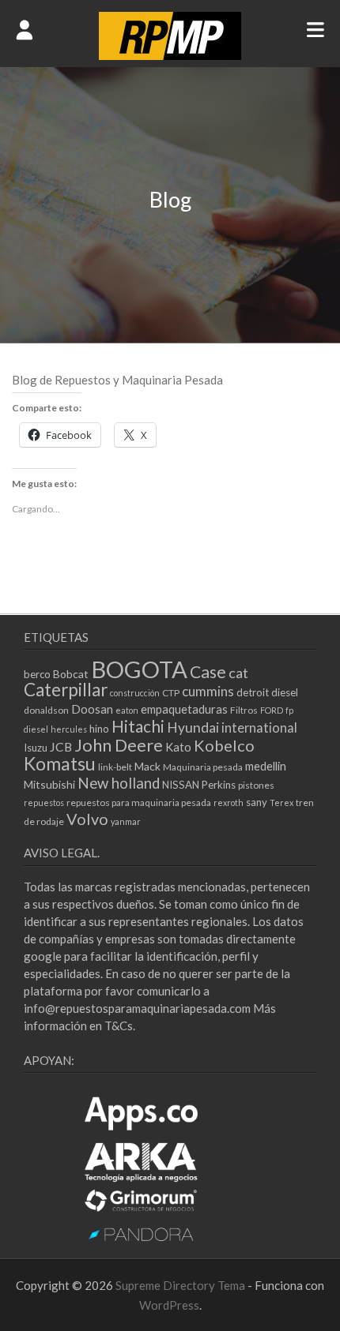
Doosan (92, 709)
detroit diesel (267, 692)
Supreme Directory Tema (181, 1285)
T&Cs (118, 1025)
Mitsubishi (49, 784)
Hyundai (193, 727)
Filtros (244, 710)
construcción (135, 693)
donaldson (46, 710)
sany (256, 802)
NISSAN (180, 784)
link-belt (115, 767)
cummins (208, 691)
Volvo (87, 818)
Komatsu (60, 763)
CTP (170, 693)
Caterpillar (66, 689)
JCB (61, 747)
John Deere (118, 744)
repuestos (44, 802)
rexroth (228, 802)
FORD (271, 710)
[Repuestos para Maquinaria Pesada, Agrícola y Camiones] (170, 55)
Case (208, 672)
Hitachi (137, 726)
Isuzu (35, 747)
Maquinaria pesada (203, 767)
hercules (69, 729)
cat (238, 672)
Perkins (219, 784)
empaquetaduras (184, 709)
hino (99, 728)
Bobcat (71, 673)
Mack (147, 766)
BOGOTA (139, 669)
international (259, 727)
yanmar (126, 821)
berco (37, 674)
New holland (118, 783)
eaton (126, 710)
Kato (178, 747)
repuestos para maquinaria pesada (138, 802)
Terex (281, 802)
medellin (265, 766)
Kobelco (224, 745)
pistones (256, 785)
